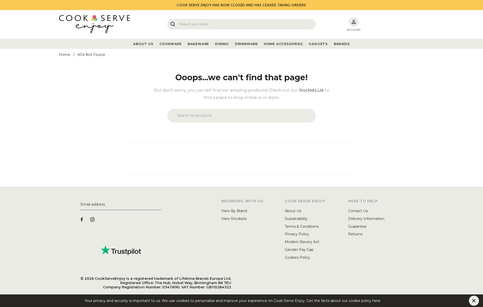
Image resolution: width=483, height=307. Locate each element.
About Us (293, 211)
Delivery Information (366, 218)
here (384, 300)
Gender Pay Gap (299, 249)
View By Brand (234, 211)
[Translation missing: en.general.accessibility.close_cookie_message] (474, 301)
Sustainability (296, 218)
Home (64, 54)
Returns (355, 234)
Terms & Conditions (302, 226)
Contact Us (358, 211)
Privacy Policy (297, 234)
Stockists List (311, 90)
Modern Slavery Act (302, 242)
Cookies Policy (297, 257)
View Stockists (234, 218)
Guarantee (357, 226)
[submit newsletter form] (159, 205)
